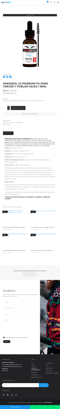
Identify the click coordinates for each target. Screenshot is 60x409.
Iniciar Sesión (49, 363)
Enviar (6, 341)
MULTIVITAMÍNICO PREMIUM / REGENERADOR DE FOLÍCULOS (22, 227)
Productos (34, 372)
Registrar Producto (36, 377)
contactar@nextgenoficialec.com (12, 366)
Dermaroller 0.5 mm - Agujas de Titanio (42, 227)
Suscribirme (43, 385)
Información (49, 370)
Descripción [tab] (8, 133)
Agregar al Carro (17, 108)
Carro (47, 365)
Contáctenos (34, 374)
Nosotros (33, 365)
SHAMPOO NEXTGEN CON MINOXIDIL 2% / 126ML (18, 250)
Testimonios (49, 368)
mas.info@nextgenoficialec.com (11, 364)
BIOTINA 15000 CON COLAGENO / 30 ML (43, 250)
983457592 (5, 370)
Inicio (32, 363)
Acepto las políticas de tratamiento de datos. (16, 337)
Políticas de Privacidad (52, 373)
